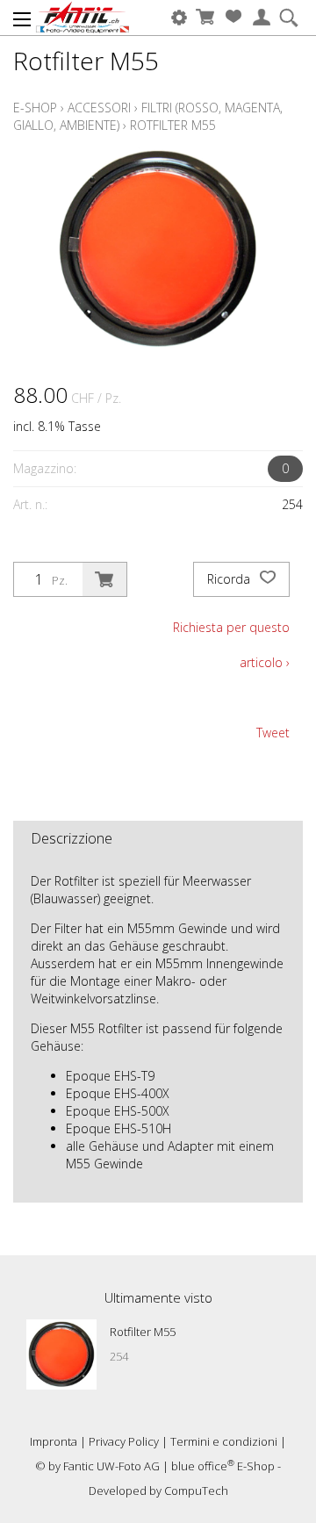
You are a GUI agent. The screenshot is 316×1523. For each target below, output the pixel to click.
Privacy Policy (124, 1441)
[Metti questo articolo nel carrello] (104, 579)
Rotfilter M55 (173, 125)
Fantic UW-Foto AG (111, 1466)
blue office (202, 1466)
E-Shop (35, 107)
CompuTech (196, 1490)
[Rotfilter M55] (61, 1354)
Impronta (53, 1441)
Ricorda (230, 579)
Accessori (99, 107)
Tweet (273, 732)
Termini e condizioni (223, 1441)
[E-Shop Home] (82, 17)
